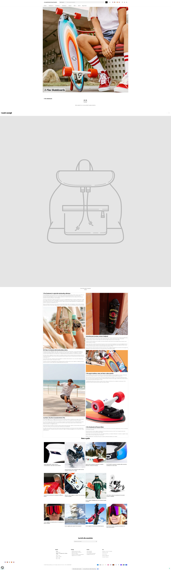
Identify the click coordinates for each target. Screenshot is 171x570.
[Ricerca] (106, 2)
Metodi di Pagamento (105, 555)
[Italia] (116, 2)
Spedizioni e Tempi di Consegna (107, 551)
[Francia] (112, 2)
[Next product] (169, 113)
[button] (126, 2)
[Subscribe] (96, 541)
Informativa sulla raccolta (77, 568)
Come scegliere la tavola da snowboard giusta (95, 526)
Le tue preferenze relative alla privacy (89, 568)
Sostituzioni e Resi (105, 552)
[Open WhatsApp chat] (2, 567)
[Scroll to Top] (169, 565)
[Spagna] (117, 2)
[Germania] (114, 2)
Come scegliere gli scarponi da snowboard (73, 526)
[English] (119, 2)
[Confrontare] (124, 2)
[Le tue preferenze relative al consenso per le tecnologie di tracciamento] (169, 568)
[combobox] (83, 2)
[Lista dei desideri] (122, 2)
